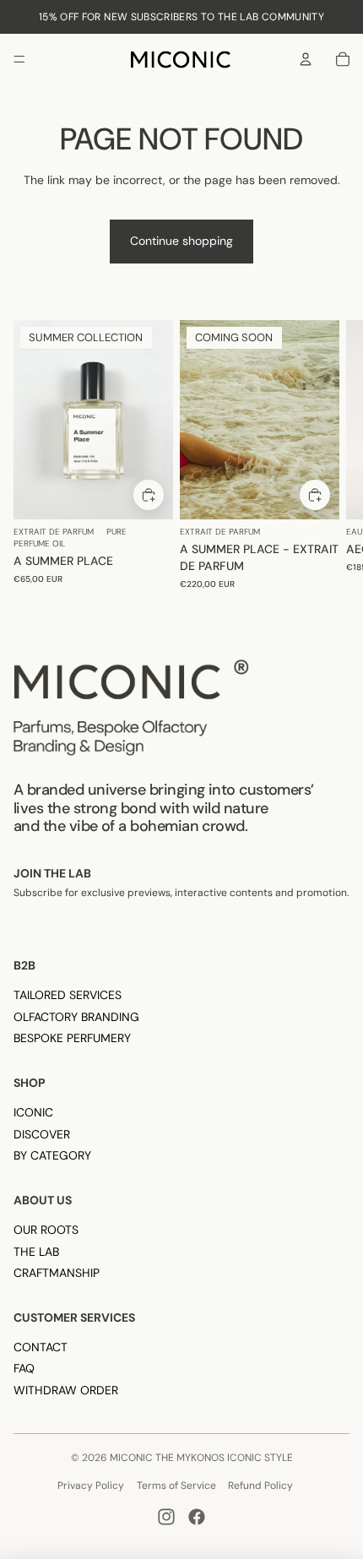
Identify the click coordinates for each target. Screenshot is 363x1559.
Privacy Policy (90, 1485)
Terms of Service (176, 1485)
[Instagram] (166, 1517)
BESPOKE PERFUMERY (72, 1038)
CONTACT (41, 1347)
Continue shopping (181, 240)
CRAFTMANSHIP (57, 1272)
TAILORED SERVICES (68, 994)
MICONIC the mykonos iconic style (201, 1457)
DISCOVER (42, 1134)
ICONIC (33, 1112)
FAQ (24, 1368)
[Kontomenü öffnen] (305, 59)
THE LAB (36, 1251)
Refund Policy (260, 1485)
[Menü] (19, 59)
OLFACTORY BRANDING (76, 1016)
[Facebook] (197, 1517)
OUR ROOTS (46, 1229)
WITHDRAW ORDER (66, 1390)
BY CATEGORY (52, 1155)
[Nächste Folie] (334, 460)
